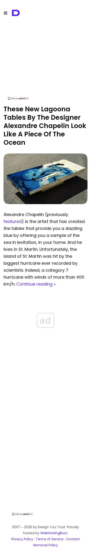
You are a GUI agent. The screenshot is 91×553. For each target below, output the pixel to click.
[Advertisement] (45, 63)
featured (13, 221)
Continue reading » (36, 284)
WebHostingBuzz (53, 533)
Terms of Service (49, 539)
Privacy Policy (22, 539)
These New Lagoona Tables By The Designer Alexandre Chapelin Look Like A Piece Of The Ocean (45, 126)
